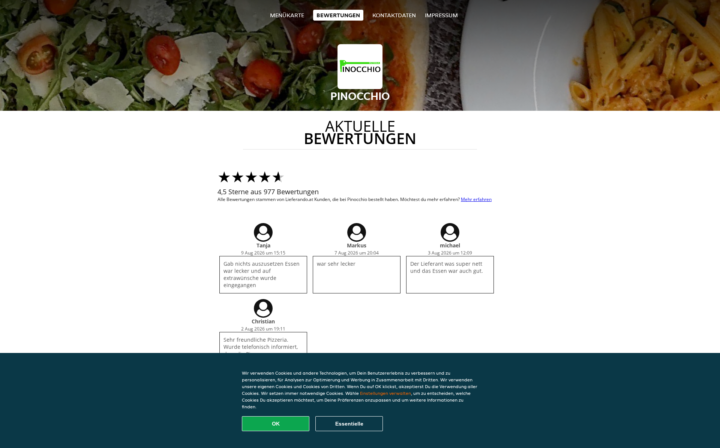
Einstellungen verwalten (385, 393)
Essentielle (349, 424)
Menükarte (287, 15)
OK (276, 424)
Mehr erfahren (476, 199)
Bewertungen (338, 15)
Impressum (441, 15)
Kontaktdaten (394, 15)
